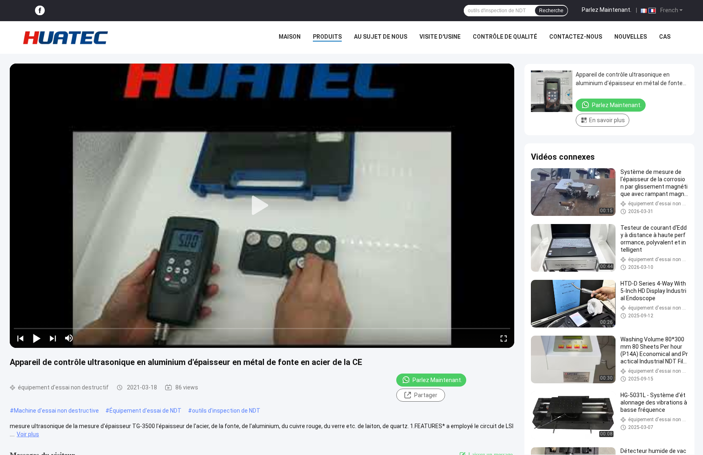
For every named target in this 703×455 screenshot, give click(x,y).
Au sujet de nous (380, 36)
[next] (53, 338)
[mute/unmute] (69, 338)
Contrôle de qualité (505, 36)
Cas (664, 36)
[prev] (20, 338)
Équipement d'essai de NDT (145, 410)
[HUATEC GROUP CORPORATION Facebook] (40, 11)
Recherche (551, 10)
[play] (262, 206)
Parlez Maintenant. (606, 10)
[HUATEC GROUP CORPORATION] (65, 37)
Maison (290, 36)
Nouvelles (630, 36)
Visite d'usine (440, 36)
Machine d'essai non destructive (56, 410)
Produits (327, 36)
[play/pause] (36, 338)
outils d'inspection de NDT (226, 410)
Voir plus (28, 434)
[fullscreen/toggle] (504, 338)
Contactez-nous (575, 36)
